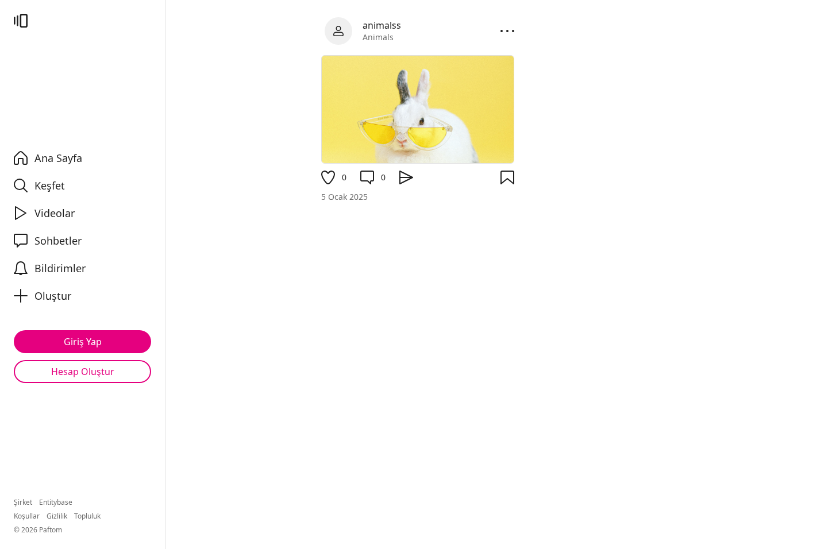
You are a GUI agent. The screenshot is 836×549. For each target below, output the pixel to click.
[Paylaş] (406, 177)
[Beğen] (328, 177)
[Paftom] (20, 20)
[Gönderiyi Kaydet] (507, 177)
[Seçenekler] (507, 31)
